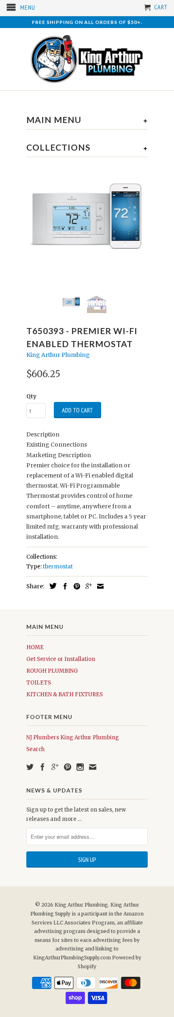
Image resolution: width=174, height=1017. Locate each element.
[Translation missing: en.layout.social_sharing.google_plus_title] (86, 586)
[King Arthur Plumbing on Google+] (55, 767)
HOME (35, 647)
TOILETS (38, 682)
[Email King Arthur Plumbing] (92, 767)
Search (35, 749)
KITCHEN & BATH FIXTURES (64, 694)
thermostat (58, 566)
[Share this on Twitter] (51, 585)
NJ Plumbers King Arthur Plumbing (72, 737)
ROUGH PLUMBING (52, 670)
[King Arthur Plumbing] (87, 59)
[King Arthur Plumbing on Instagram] (80, 767)
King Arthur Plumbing (58, 354)
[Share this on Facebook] (63, 586)
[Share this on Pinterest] (75, 586)
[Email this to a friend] (98, 586)
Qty (31, 396)
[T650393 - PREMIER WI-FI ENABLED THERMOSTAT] (87, 226)
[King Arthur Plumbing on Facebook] (42, 767)
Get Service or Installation (60, 659)
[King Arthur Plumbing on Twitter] (30, 767)
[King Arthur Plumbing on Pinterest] (67, 767)
